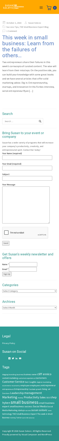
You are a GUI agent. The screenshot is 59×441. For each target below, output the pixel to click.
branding (12, 374)
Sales (43, 397)
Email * (5, 269)
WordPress (46, 434)
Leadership (17, 393)
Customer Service (13, 381)
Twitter (19, 418)
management (33, 393)
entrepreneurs (8, 389)
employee (25, 385)
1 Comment (12, 31)
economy (16, 385)
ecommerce (6, 386)
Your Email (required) (11, 163)
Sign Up (6, 274)
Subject (5, 174)
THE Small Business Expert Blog (34, 27)
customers (41, 378)
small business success (21, 406)
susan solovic (39, 410)
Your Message (8, 184)
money (20, 397)
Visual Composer (29, 434)
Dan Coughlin (30, 382)
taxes (50, 410)
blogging (5, 374)
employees (35, 385)
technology (7, 414)
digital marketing (44, 382)
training (12, 418)
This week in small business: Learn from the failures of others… (28, 46)
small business (24, 402)
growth (39, 389)
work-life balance (28, 418)
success (28, 410)
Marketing (9, 397)
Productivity (31, 397)
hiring (44, 389)
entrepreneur (48, 385)
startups (21, 410)
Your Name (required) (12, 153)
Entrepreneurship (21, 389)
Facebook (32, 389)
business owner (30, 374)
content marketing (10, 378)
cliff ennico (44, 374)
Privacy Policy (8, 343)
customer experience (26, 378)
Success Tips (12, 27)
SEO (48, 397)
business (20, 374)
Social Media (40, 406)
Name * (5, 264)
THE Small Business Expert (24, 414)
